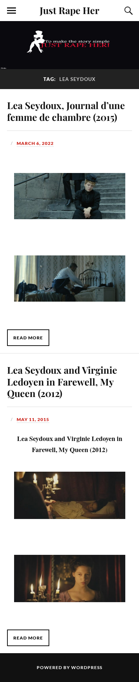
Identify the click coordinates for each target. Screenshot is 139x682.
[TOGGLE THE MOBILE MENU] (11, 11)
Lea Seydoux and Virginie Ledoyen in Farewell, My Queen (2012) (62, 381)
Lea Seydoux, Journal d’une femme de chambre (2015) (66, 111)
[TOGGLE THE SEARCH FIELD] (127, 11)
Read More (28, 337)
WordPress (86, 667)
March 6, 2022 (35, 143)
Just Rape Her (69, 10)
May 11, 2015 (33, 419)
